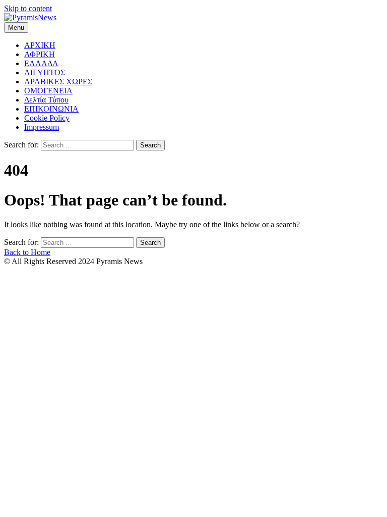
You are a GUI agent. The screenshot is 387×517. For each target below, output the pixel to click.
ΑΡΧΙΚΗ (39, 45)
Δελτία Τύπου (46, 99)
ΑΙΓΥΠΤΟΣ (44, 72)
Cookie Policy (47, 118)
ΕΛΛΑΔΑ (41, 63)
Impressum (41, 127)
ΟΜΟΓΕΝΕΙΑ (48, 90)
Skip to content (28, 8)
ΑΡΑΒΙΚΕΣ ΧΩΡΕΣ (58, 81)
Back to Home (27, 252)
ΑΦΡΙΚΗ (39, 54)
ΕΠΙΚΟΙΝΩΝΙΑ (51, 109)
